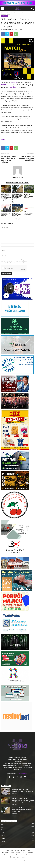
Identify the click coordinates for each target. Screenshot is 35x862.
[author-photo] (17, 170)
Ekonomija (30, 852)
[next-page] (19, 218)
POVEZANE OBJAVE (12, 182)
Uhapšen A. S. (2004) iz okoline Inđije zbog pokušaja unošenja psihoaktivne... (21, 809)
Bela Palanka (5, 852)
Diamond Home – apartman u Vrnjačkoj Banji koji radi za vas (28, 195)
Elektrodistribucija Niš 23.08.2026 (28, 213)
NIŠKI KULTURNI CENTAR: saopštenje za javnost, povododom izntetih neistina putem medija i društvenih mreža (6, 197)
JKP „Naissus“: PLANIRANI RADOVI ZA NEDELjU (17, 214)
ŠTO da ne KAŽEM (14, 857)
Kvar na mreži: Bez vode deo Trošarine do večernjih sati (26, 158)
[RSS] (18, 777)
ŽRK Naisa (13, 82)
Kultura (3, 192)
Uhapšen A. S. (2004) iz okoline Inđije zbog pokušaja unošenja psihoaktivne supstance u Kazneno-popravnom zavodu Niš (17, 198)
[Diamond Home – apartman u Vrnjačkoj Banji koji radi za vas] (29, 189)
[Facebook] (3, 34)
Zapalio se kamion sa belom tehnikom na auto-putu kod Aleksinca (8, 159)
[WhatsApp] (16, 34)
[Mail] (14, 777)
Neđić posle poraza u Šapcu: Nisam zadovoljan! (6, 214)
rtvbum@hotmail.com (22, 773)
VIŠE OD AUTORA (23, 182)
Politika (3, 838)
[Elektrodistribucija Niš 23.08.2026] (29, 208)
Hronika (14, 192)
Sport (6, 16)
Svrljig (29, 850)
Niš (7, 12)
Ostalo (12, 852)
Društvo (26, 192)
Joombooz (26, 860)
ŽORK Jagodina (6, 85)
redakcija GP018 (7, 29)
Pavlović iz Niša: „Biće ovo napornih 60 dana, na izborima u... (23, 790)
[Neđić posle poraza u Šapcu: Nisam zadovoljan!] (6, 208)
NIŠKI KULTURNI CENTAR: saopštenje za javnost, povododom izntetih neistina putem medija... (23, 800)
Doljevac (23, 850)
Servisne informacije (6, 830)
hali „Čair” (13, 87)
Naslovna (3, 12)
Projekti (23, 857)
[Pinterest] (11, 34)
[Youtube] (25, 777)
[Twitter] (7, 34)
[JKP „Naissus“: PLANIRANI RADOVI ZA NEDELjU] (17, 208)
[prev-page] (16, 218)
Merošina (17, 850)
